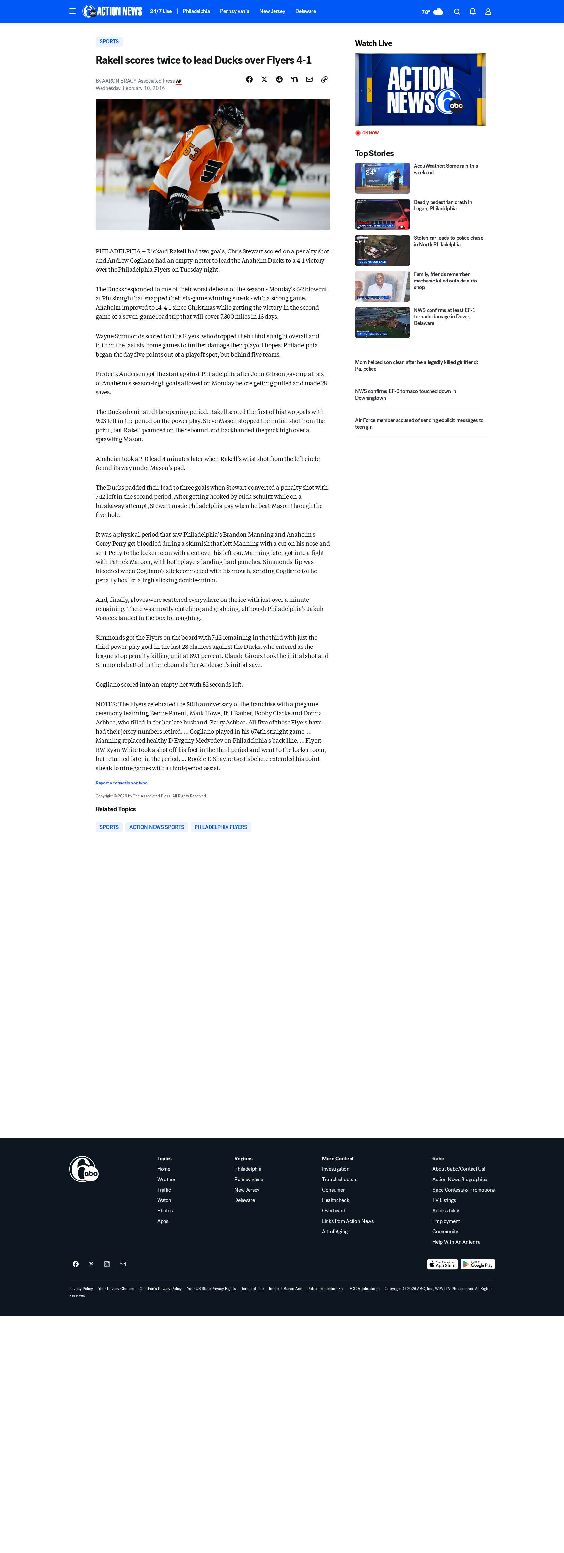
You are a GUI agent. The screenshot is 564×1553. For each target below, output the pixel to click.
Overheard (333, 1210)
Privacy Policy (81, 1289)
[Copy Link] (324, 79)
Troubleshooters (339, 1179)
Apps (162, 1221)
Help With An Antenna (456, 1242)
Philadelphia (196, 11)
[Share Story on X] (264, 79)
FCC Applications (365, 1289)
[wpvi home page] (84, 1169)
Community (445, 1231)
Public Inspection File (325, 1289)
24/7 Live (161, 11)
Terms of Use (252, 1289)
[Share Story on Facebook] (249, 79)
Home (163, 1169)
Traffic (164, 1190)
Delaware (305, 11)
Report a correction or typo (121, 783)
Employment (446, 1221)
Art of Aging (335, 1231)
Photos (165, 1210)
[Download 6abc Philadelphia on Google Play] (478, 1264)
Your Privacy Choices (116, 1289)
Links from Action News (348, 1221)
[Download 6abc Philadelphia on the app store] (442, 1264)
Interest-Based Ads (285, 1289)
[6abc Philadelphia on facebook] (75, 1264)
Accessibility (445, 1210)
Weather (166, 1179)
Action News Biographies (459, 1179)
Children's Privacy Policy (161, 1289)
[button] (72, 11)
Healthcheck (335, 1200)
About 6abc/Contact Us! (458, 1169)
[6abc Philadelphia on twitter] (91, 1264)
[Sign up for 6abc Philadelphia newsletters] (122, 1264)
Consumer (333, 1190)
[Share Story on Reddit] (279, 79)
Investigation (336, 1169)
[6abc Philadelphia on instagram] (107, 1264)
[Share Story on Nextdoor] (294, 79)
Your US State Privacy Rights (211, 1289)
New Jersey (272, 11)
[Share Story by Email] (309, 79)
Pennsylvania (234, 11)
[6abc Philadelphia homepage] (113, 12)
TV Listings (444, 1200)
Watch (164, 1200)
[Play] (420, 89)
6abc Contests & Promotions (463, 1190)
